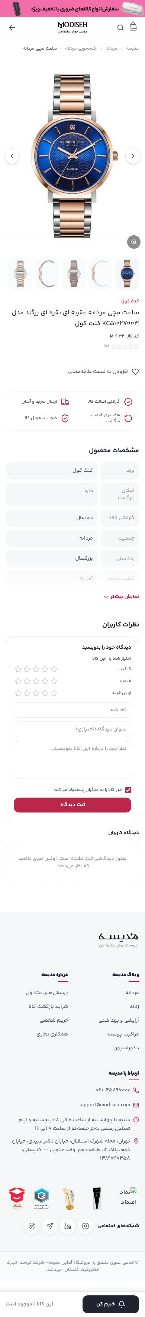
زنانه (134, 1006)
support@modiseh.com (104, 1105)
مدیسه (132, 49)
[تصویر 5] (20, 273)
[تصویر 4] (47, 273)
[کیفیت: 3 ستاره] (36, 669)
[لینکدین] (67, 1226)
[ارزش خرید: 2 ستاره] (45, 693)
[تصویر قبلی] (133, 156)
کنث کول (130, 302)
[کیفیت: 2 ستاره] (45, 669)
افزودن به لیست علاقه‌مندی (98, 371)
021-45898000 (113, 1090)
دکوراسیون (126, 1048)
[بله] (32, 1226)
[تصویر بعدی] (11, 156)
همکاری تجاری (52, 1034)
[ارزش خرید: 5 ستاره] (18, 693)
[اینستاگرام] (85, 1226)
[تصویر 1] (127, 273)
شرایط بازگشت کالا (48, 1006)
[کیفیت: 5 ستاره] (18, 669)
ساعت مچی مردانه (40, 49)
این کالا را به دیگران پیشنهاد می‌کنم (88, 790)
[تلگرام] (49, 1226)
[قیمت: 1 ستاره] (53, 681)
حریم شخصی (53, 1020)
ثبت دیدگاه (72, 805)
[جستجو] (120, 27)
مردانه (111, 49)
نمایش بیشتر (124, 597)
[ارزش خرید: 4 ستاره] (27, 693)
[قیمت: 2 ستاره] (45, 681)
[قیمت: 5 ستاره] (18, 681)
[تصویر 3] (74, 273)
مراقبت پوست (123, 1034)
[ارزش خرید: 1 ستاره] (53, 693)
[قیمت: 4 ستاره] (27, 681)
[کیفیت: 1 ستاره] (53, 669)
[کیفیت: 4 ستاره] (27, 669)
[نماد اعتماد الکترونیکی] (126, 1198)
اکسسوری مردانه (81, 49)
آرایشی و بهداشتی (119, 1020)
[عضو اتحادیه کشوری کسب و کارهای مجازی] (41, 1198)
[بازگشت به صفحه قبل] (11, 27)
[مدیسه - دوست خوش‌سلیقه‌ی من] (72, 28)
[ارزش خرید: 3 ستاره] (36, 693)
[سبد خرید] (133, 26)
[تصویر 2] (100, 273)
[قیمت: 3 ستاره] (36, 681)
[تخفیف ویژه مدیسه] (72, 8)
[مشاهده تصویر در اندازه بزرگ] (72, 156)
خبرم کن (105, 1304)
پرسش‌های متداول (47, 993)
